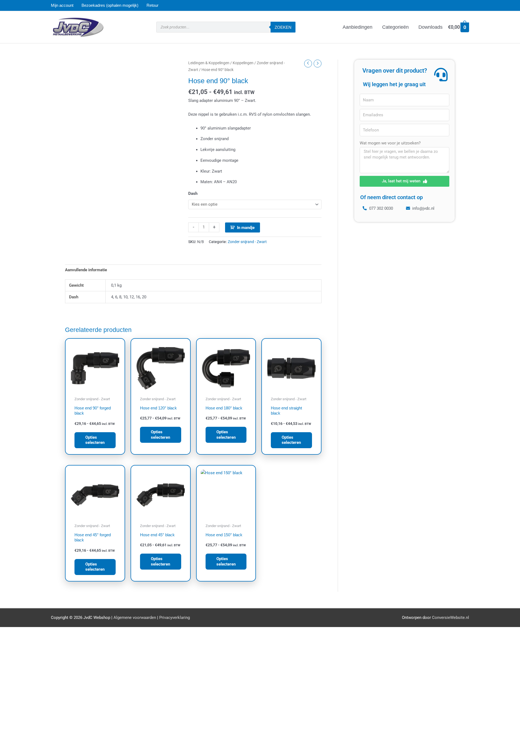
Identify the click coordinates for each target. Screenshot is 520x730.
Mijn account (62, 5)
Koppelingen (243, 63)
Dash (192, 193)
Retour (152, 5)
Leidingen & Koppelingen (208, 63)
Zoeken (283, 27)
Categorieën (395, 27)
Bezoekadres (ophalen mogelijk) (110, 5)
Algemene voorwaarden (134, 617)
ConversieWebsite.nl (450, 617)
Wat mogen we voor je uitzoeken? (390, 143)
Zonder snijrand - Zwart (247, 242)
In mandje (246, 227)
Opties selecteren (95, 440)
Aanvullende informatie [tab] (86, 269)
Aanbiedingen (357, 27)
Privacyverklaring (174, 617)
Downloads (430, 27)
